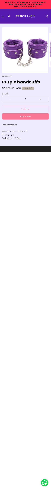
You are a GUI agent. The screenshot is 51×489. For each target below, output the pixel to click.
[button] (3, 16)
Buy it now (25, 116)
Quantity (5, 94)
